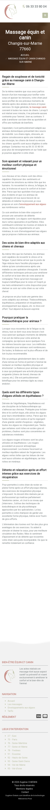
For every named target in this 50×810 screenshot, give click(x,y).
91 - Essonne (14, 754)
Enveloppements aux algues (21, 707)
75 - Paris (12, 739)
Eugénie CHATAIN (28, 782)
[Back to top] (43, 798)
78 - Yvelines (14, 750)
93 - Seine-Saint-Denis (19, 761)
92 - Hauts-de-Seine (18, 757)
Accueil (11, 701)
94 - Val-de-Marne (16, 765)
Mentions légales (24, 788)
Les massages (15, 704)
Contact (25, 792)
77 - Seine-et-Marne (17, 746)
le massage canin (37, 107)
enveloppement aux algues (33, 204)
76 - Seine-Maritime (17, 743)
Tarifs (10, 711)
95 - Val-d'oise (15, 768)
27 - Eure (12, 736)
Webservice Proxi (25, 799)
